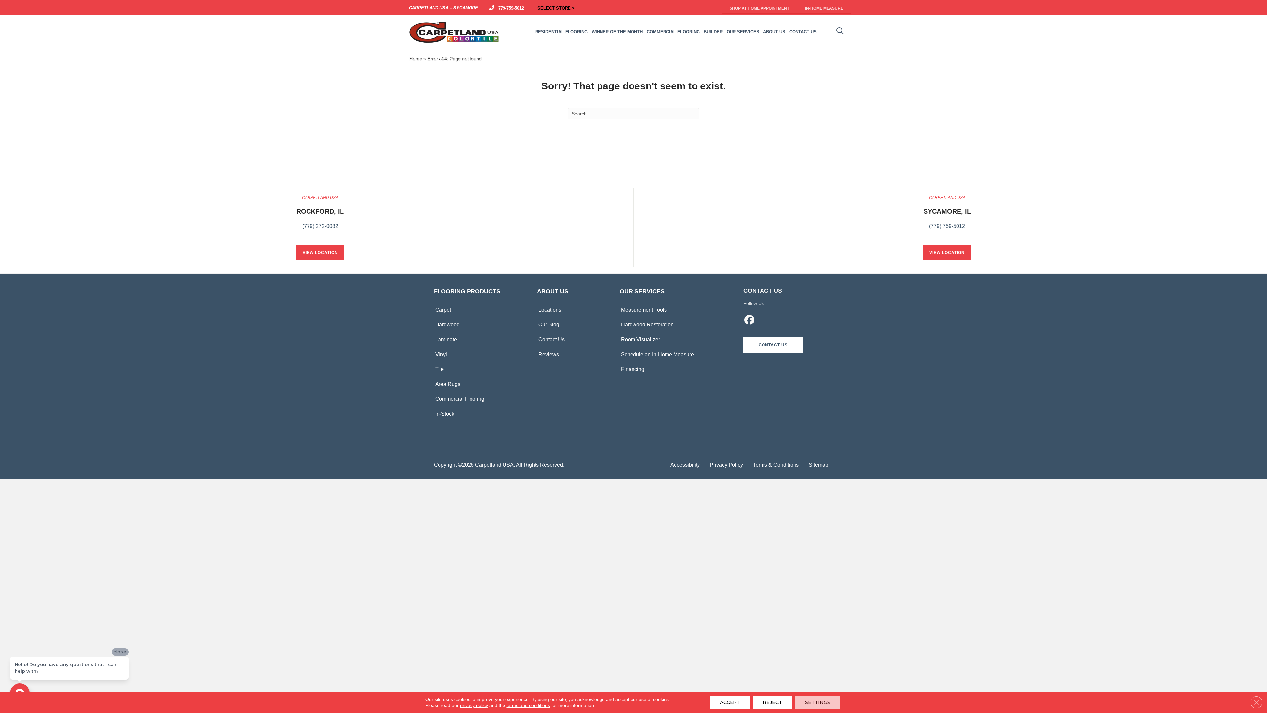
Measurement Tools (644, 310)
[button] (773, 345)
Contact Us (551, 339)
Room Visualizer (640, 339)
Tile (439, 369)
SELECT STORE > (556, 7)
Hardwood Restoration (647, 324)
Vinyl (441, 354)
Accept (730, 702)
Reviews (548, 354)
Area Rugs (447, 384)
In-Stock (444, 414)
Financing (632, 369)
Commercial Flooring (459, 399)
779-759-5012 (510, 7)
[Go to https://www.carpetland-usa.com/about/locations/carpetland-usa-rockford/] (320, 216)
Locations (549, 310)
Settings (817, 702)
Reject (772, 702)
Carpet (443, 310)
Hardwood (447, 324)
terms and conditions (528, 705)
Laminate (446, 339)
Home (415, 58)
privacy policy (474, 705)
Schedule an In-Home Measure (657, 354)
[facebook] (749, 321)
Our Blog (548, 324)
